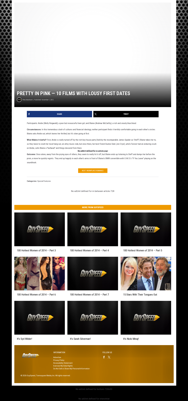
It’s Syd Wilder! (24, 338)
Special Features (44, 181)
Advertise (57, 357)
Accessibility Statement (63, 363)
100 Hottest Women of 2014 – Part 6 (36, 294)
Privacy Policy (58, 360)
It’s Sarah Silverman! (80, 338)
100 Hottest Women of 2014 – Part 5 (142, 250)
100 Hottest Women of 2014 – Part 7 (89, 294)
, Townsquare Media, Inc (45, 376)
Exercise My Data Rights (63, 366)
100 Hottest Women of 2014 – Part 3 (36, 250)
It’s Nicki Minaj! (131, 338)
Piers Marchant (28, 100)
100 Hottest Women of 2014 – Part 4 (89, 250)
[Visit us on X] (110, 357)
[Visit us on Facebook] (105, 357)
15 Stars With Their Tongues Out (140, 294)
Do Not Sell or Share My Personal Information (71, 369)
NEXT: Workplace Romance (93, 171)
